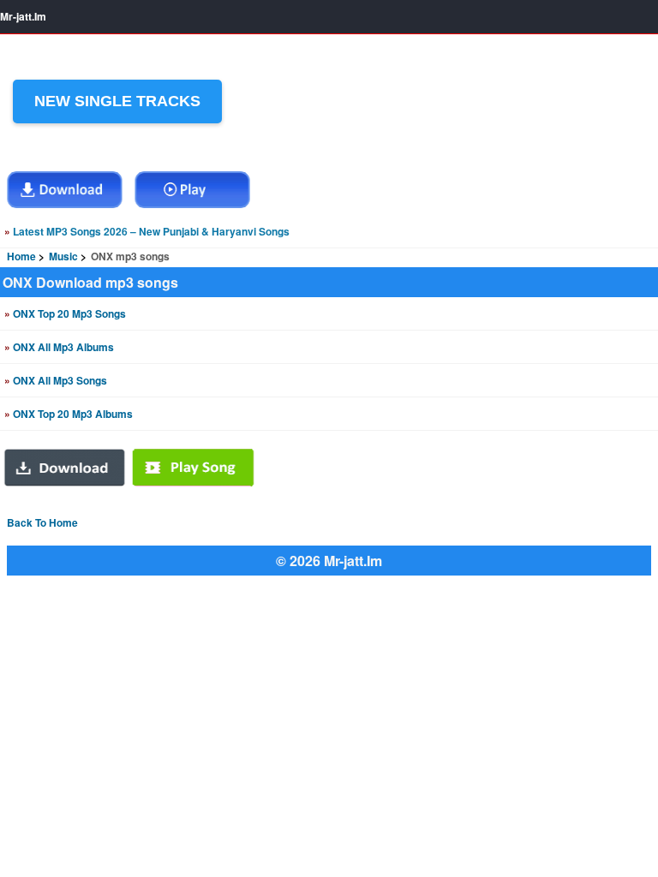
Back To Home (42, 522)
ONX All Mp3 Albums (59, 347)
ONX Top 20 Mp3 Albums (68, 413)
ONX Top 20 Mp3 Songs (65, 313)
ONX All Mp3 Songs (55, 380)
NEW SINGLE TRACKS (117, 101)
